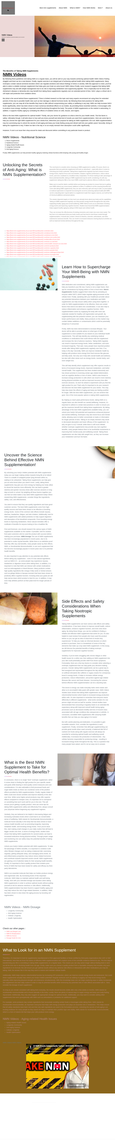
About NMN (63, 8)
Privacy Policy (63, 1102)
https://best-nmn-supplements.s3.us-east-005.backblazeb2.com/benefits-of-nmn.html (33, 239)
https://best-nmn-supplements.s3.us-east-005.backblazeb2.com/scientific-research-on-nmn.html (36, 243)
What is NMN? (75, 8)
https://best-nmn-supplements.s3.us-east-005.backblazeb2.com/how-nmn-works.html (33, 237)
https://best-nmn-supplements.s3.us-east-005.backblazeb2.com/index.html (29, 231)
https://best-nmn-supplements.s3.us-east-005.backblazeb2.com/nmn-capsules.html (32, 248)
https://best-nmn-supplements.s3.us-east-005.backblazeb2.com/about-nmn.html (31, 233)
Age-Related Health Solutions (41, 1116)
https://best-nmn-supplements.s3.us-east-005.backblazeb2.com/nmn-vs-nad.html (31, 241)
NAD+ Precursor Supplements (41, 1118)
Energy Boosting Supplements (41, 1120)
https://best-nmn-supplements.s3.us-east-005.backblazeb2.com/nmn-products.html (32, 246)
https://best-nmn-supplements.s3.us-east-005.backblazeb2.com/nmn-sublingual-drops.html (35, 252)
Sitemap (61, 1100)
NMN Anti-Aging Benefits (40, 1135)
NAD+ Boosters (37, 1133)
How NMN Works (89, 8)
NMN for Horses (11, 936)
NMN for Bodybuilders (13, 933)
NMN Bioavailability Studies (41, 1122)
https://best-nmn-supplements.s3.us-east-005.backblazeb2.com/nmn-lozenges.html (32, 254)
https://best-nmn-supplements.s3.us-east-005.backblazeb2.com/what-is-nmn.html (32, 235)
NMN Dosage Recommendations (42, 1113)
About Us (109, 8)
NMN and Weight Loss (13, 931)
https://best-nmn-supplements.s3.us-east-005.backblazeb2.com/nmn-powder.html (32, 250)
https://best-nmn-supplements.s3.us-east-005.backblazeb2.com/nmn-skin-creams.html (33, 256)
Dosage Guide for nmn (13, 938)
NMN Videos (14, 74)
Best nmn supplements (48, 8)
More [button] (100, 8)
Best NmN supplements (39, 1105)
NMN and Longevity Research (41, 1126)
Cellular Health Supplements (41, 1124)
